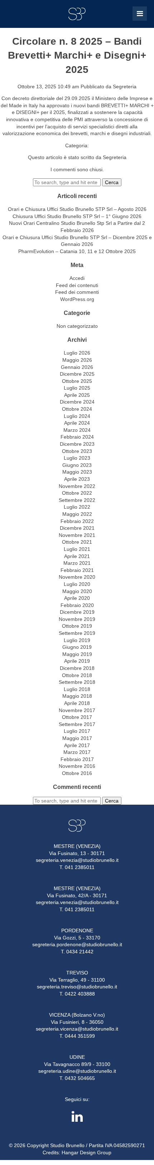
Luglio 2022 (77, 507)
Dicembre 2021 (77, 528)
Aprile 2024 (77, 423)
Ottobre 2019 (77, 626)
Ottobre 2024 (77, 409)
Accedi (77, 278)
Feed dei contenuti (77, 285)
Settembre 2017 (77, 724)
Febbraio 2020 (77, 605)
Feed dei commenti (77, 292)
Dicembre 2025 (77, 374)
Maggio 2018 (77, 696)
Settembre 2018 (77, 682)
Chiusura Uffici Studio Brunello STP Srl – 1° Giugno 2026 (77, 216)
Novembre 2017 (77, 710)
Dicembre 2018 (77, 668)
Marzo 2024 (77, 430)
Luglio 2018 (77, 689)
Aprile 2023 (77, 479)
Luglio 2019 (77, 640)
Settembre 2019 (77, 633)
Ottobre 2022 (77, 493)
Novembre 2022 (77, 486)
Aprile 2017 (77, 745)
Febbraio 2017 (77, 759)
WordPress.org (77, 299)
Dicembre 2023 (77, 444)
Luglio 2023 (77, 458)
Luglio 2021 (77, 549)
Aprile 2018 (77, 703)
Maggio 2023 (77, 472)
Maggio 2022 (77, 514)
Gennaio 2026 (77, 367)
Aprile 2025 (77, 395)
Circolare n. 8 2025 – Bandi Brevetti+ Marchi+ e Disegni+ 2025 (77, 55)
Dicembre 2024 (77, 402)
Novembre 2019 (77, 619)
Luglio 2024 (77, 416)
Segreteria (124, 86)
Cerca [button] (112, 182)
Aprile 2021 (77, 556)
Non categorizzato (77, 326)
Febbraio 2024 (77, 437)
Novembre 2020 (77, 577)
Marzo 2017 (77, 752)
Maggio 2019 (77, 654)
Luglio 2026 (77, 353)
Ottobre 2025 (77, 381)
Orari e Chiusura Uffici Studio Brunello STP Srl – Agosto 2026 (77, 209)
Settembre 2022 (77, 500)
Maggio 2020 (77, 591)
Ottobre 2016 (77, 773)
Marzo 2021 (77, 563)
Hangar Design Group (86, 1152)
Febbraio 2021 (77, 570)
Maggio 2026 (77, 360)
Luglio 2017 (77, 731)
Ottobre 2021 (77, 542)
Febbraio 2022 (77, 521)
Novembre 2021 (77, 535)
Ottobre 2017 (77, 717)
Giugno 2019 (77, 647)
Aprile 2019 (77, 661)
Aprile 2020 (77, 598)
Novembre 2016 (77, 766)
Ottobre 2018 (77, 675)
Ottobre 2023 (77, 451)
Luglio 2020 (77, 584)
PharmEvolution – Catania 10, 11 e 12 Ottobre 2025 (77, 251)
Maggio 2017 (77, 738)
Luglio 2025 (77, 388)
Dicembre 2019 (77, 612)
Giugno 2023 (77, 465)
